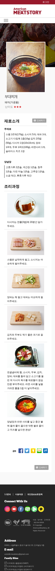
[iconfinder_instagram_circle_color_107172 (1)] (7, 508)
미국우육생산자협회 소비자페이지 (20, 566)
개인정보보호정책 (35, 494)
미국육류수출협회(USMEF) (17, 563)
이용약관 (19, 494)
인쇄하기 (41, 120)
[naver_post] (28, 508)
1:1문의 (7, 494)
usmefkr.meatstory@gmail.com (16, 554)
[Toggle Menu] (6, 20)
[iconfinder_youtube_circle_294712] (14, 508)
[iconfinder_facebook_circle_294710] (21, 508)
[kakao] (41, 508)
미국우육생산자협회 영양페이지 (19, 570)
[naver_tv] (34, 508)
